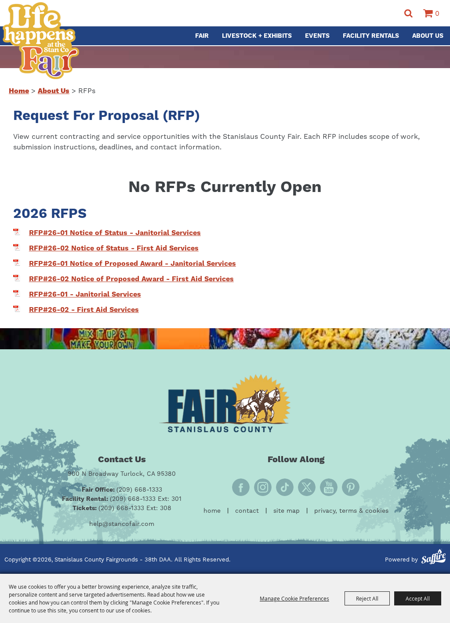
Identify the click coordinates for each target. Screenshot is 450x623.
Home (19, 91)
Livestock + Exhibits (257, 36)
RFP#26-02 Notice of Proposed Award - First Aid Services (131, 279)
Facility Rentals (371, 36)
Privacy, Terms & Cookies (351, 511)
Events (317, 36)
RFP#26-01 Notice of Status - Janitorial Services (115, 232)
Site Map (286, 511)
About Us (427, 36)
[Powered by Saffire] (433, 558)
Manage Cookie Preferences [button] (294, 598)
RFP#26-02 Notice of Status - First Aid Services (114, 248)
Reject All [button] (367, 598)
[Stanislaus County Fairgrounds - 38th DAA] (40, 40)
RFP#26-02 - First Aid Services (84, 309)
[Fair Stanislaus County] (225, 403)
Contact (247, 511)
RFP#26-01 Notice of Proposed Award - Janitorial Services (132, 263)
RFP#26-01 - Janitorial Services (85, 294)
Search (408, 13)
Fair (202, 36)
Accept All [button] (418, 598)
